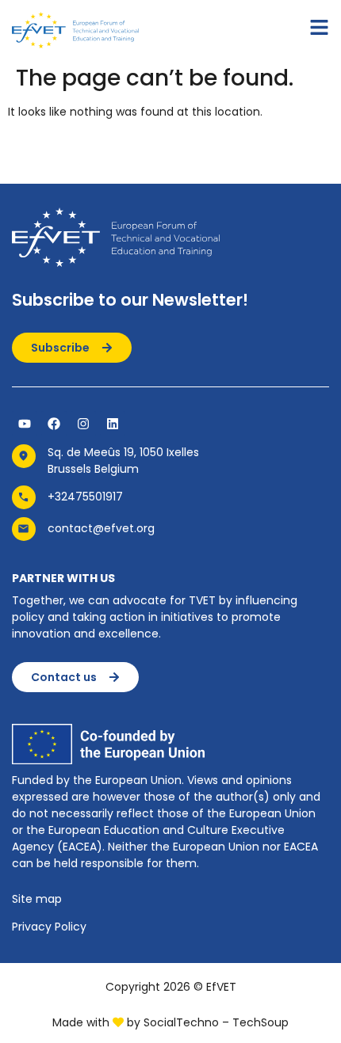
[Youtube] (24, 423)
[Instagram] (83, 423)
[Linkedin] (112, 423)
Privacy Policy (49, 927)
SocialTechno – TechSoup (216, 1022)
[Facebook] (54, 423)
